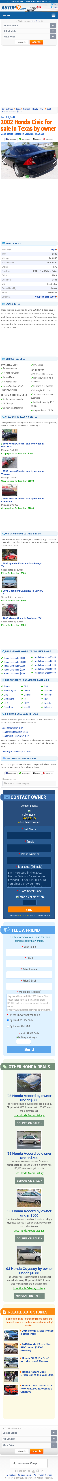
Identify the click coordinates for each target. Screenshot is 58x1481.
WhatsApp (25, 139)
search (36, 42)
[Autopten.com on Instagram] (24, 1471)
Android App (11, 1475)
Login (55, 7)
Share (55, 4)
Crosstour (8, 707)
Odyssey (48, 690)
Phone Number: (29, 854)
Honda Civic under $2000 (14, 666)
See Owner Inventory (30, 822)
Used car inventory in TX (12, 728)
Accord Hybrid (10, 690)
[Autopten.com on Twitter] (29, 1471)
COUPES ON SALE (28, 1123)
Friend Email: (29, 980)
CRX (26, 686)
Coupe (52, 249)
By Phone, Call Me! (19, 1026)
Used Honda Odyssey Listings (29, 1288)
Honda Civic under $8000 (45, 669)
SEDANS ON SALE (28, 1180)
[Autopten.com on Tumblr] (38, 1471)
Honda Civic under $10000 (15, 662)
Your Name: (29, 946)
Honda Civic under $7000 (45, 665)
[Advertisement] (29, 76)
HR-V (26, 703)
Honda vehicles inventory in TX (15, 736)
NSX (46, 686)
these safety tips (23, 915)
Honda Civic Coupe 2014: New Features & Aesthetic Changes (36, 1388)
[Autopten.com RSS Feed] (42, 1471)
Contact (48, 1475)
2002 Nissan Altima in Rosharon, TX (22, 618)
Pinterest (49, 139)
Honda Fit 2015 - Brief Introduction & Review (34, 1360)
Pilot (46, 699)
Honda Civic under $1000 (14, 658)
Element (27, 694)
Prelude (47, 703)
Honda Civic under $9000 (45, 673)
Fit (25, 699)
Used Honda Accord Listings (29, 1115)
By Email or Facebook (21, 1020)
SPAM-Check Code (29, 891)
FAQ (34, 1475)
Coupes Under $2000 (45, 296)
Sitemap (21, 1475)
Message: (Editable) (29, 866)
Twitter (37, 139)
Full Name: (29, 829)
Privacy (41, 1475)
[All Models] (29, 31)
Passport (48, 694)
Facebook (12, 139)
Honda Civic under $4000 (14, 673)
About (28, 1475)
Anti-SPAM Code (29, 1033)
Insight (27, 707)
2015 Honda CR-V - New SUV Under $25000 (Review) (35, 1347)
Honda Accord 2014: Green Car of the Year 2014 (36, 1373)
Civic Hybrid (9, 699)
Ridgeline (48, 707)
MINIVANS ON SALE (28, 1296)
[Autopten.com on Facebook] (16, 1471)
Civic (6, 694)
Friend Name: (29, 969)
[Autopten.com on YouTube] (33, 1471)
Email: (29, 841)
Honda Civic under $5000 (45, 657)
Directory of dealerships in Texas (16, 751)
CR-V (6, 703)
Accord (7, 686)
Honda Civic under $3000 (14, 669)
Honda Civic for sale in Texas (15, 732)
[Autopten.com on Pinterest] (20, 1471)
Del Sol (27, 690)
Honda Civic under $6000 (45, 661)
